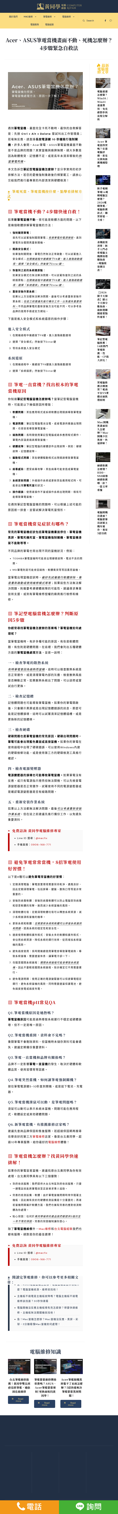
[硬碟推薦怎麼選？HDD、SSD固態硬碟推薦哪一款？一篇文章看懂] (103, 457)
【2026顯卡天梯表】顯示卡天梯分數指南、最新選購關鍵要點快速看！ (102, 305)
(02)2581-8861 (72, 1477)
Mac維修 (45, 1229)
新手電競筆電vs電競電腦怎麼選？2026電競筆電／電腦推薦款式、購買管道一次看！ (102, 204)
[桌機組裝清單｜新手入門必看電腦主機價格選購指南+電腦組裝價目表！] (103, 234)
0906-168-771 (41, 844)
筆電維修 (39, 1137)
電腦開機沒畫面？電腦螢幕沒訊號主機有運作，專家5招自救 (102, 523)
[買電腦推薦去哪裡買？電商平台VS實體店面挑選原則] (103, 374)
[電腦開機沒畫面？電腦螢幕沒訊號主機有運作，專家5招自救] (103, 504)
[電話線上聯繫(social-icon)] (29, 1507)
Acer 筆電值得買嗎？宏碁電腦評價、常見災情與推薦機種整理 (102, 154)
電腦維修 (54, 1142)
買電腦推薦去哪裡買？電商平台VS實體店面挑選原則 (103, 391)
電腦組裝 (18, 1488)
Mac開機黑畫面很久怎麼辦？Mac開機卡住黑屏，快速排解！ (102, 433)
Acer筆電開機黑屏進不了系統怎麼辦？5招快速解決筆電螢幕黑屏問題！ (72, 1387)
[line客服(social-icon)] (88, 1507)
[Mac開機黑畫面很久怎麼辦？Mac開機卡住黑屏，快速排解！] (103, 414)
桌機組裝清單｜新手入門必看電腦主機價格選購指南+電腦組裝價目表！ (102, 256)
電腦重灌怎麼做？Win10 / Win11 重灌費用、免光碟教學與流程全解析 (102, 105)
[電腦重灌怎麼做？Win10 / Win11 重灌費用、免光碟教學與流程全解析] (103, 83)
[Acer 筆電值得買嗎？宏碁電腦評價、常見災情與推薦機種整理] (103, 134)
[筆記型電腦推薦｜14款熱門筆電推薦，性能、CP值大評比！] (103, 331)
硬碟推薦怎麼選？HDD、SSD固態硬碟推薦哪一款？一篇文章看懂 (102, 478)
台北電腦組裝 (63, 1229)
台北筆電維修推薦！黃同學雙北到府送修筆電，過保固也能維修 (19, 1385)
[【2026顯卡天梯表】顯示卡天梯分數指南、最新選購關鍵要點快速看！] (103, 284)
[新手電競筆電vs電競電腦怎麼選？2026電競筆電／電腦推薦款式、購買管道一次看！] (103, 180)
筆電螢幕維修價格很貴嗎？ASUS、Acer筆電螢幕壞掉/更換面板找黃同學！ (45, 1387)
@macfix (41, 838)
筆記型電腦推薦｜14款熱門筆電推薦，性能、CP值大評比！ (103, 350)
